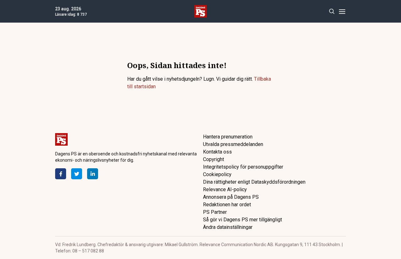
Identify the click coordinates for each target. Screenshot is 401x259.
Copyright (213, 159)
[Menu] (342, 11)
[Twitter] (76, 173)
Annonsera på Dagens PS (231, 197)
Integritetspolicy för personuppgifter (243, 167)
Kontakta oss (217, 152)
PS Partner (215, 212)
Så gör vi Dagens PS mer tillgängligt (242, 220)
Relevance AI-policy (225, 189)
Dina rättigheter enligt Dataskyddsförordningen (254, 182)
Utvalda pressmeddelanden (233, 144)
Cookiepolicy (217, 174)
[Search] (332, 11)
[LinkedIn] (92, 173)
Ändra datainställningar (228, 227)
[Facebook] (60, 173)
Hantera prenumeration (228, 137)
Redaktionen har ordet (227, 205)
